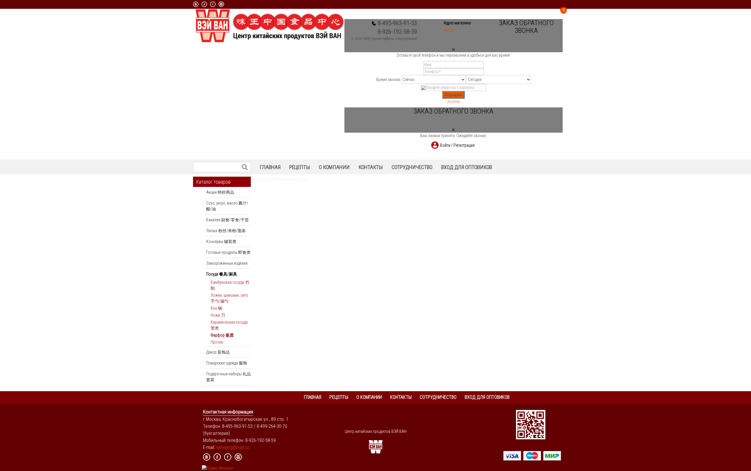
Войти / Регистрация (457, 145)
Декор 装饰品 (218, 352)
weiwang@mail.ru (232, 447)
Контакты (370, 167)
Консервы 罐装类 (221, 241)
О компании (334, 167)
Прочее (217, 342)
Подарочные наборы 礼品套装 (228, 377)
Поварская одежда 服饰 (226, 363)
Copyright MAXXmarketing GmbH (282, 179)
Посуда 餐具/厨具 (221, 274)
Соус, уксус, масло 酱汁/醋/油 (227, 206)
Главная (270, 167)
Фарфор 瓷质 (222, 335)
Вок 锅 (216, 308)
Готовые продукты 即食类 (228, 252)
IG (238, 457)
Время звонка (388, 79)
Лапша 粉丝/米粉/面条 (226, 230)
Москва (449, 30)
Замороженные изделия (227, 263)
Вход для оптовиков (466, 167)
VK (196, 4)
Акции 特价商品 (220, 192)
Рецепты (299, 167)
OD (204, 4)
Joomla (453, 101)
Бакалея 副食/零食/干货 (227, 219)
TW (249, 457)
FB (227, 457)
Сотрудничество (412, 167)
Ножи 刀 (218, 315)
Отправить (453, 94)
